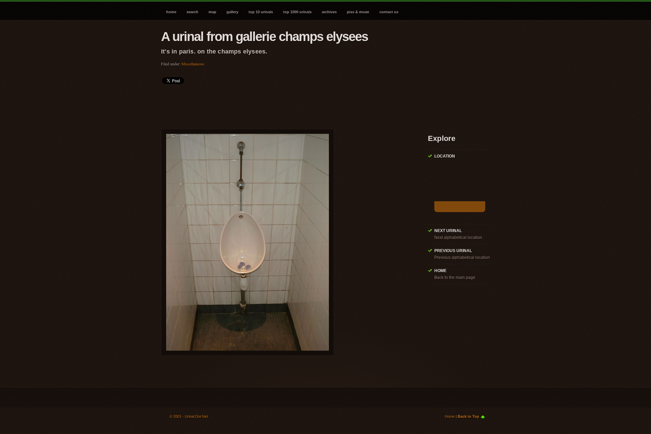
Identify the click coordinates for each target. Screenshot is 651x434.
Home (171, 12)
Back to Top (468, 416)
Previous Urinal (453, 250)
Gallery (232, 12)
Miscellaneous (192, 63)
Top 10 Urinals (261, 12)
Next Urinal (448, 230)
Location (444, 156)
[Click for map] (459, 206)
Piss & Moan (358, 12)
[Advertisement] (284, 104)
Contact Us (388, 12)
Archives (329, 12)
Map (212, 12)
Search (192, 12)
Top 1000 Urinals (297, 12)
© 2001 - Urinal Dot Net (189, 416)
